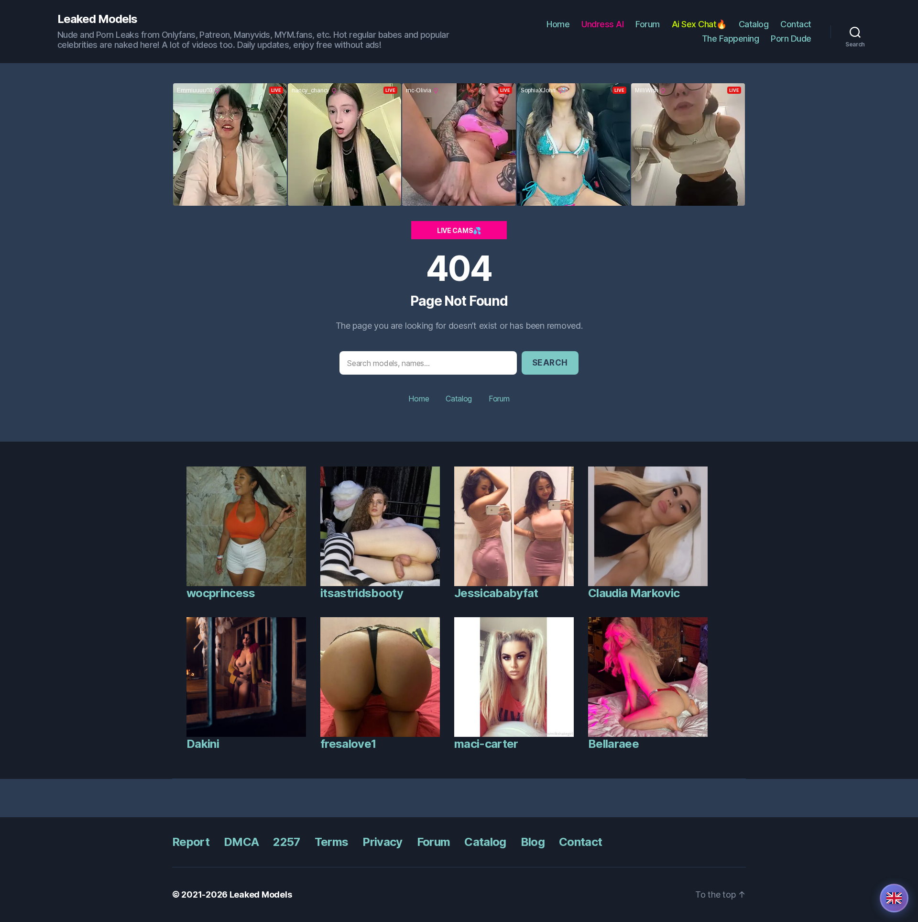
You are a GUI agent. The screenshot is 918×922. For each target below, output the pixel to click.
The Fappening (730, 38)
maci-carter (486, 744)
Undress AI (602, 24)
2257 (286, 842)
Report (190, 842)
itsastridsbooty (361, 593)
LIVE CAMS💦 (459, 230)
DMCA (241, 842)
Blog (533, 842)
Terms (332, 842)
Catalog (754, 24)
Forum (647, 24)
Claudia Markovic (633, 593)
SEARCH (550, 362)
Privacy (382, 842)
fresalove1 (348, 744)
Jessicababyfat (496, 593)
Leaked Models (97, 19)
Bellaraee (613, 744)
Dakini (202, 744)
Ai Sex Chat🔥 (699, 24)
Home (557, 24)
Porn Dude (791, 38)
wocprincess (220, 593)
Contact (795, 24)
